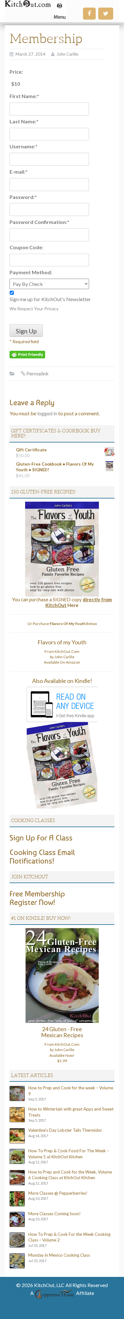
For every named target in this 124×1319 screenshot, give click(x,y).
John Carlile (67, 54)
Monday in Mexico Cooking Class (59, 1255)
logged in (47, 413)
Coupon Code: (26, 247)
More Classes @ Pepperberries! (57, 1193)
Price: (16, 72)
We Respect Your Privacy (34, 308)
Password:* (23, 197)
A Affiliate (62, 1293)
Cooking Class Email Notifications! (42, 856)
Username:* (24, 146)
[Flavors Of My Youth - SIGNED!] (62, 548)
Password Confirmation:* (39, 222)
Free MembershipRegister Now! (37, 897)
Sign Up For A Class (41, 837)
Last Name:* (24, 121)
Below (73, 623)
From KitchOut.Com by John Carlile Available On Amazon (62, 657)
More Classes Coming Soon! (54, 1213)
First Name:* (24, 96)
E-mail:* (19, 172)
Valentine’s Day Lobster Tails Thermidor (65, 1130)
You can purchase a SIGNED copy (62, 602)
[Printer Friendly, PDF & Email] (27, 354)
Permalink (37, 373)
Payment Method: (31, 272)
